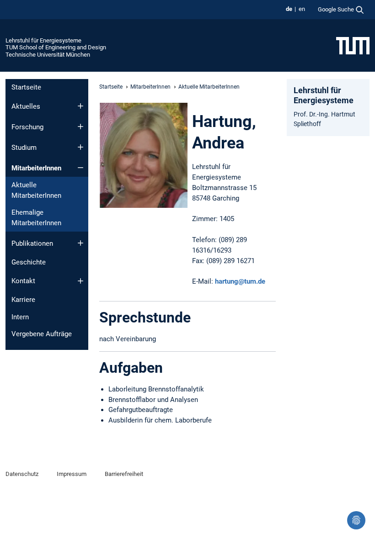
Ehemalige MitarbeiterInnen (36, 217)
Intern (20, 317)
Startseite (26, 87)
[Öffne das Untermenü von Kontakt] (80, 280)
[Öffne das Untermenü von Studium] (80, 147)
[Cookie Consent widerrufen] (356, 520)
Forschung (27, 127)
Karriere (23, 300)
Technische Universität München (47, 54)
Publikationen (32, 243)
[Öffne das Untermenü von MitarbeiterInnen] (80, 167)
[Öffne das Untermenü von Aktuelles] (80, 105)
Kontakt (23, 281)
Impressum (71, 473)
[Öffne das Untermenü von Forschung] (80, 126)
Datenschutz (21, 473)
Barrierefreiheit (124, 473)
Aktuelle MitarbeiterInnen (36, 190)
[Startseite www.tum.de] (353, 45)
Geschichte (28, 262)
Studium (24, 147)
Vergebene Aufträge (41, 334)
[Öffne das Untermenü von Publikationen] (80, 243)
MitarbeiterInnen (36, 168)
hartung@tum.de (240, 281)
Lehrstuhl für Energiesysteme (43, 40)
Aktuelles (25, 106)
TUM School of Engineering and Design (55, 47)
